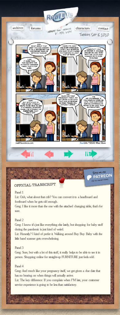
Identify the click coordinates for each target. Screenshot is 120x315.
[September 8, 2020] (60, 143)
